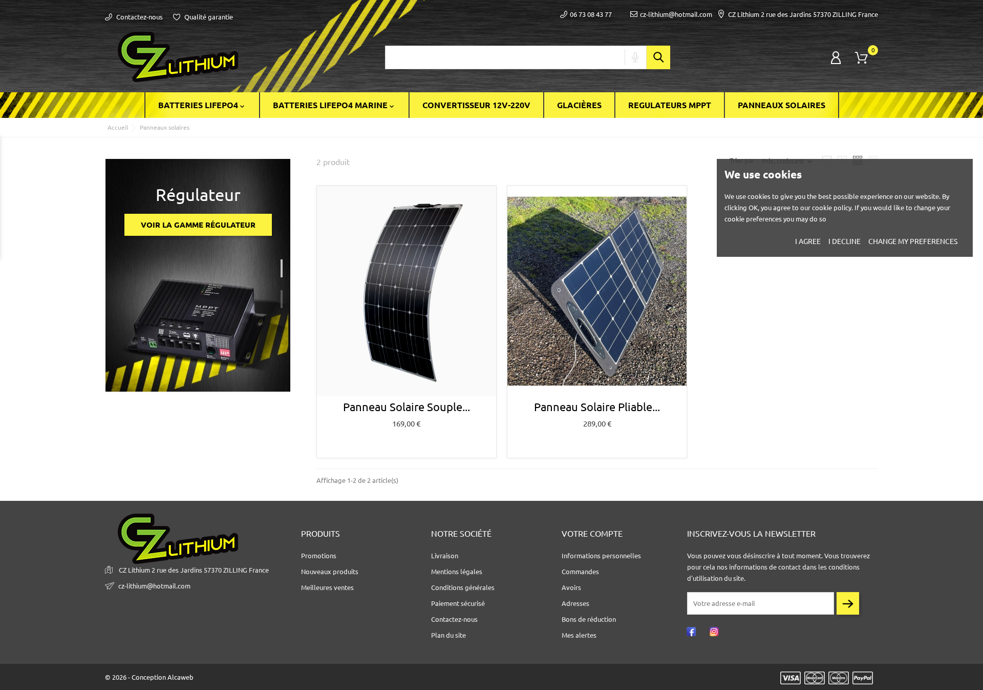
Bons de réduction (589, 619)
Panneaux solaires (781, 105)
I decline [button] (844, 241)
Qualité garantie (208, 17)
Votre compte (592, 533)
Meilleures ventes (327, 587)
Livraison (444, 555)
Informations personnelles (601, 555)
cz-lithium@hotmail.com (676, 14)
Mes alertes (579, 635)
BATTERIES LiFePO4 (202, 105)
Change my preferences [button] (912, 241)
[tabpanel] (198, 275)
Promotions (318, 555)
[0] (861, 58)
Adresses (575, 603)
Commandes (580, 571)
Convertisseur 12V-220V (476, 105)
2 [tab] (286, 295)
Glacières (579, 105)
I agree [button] (808, 241)
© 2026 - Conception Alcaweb (149, 677)
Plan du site (448, 635)
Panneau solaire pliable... (597, 406)
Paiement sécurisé (458, 603)
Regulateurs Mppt (669, 105)
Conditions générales (463, 587)
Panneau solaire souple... (406, 406)
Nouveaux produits (329, 571)
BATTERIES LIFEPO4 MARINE (334, 105)
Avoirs (571, 587)
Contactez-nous (139, 17)
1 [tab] (286, 264)
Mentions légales (456, 571)
